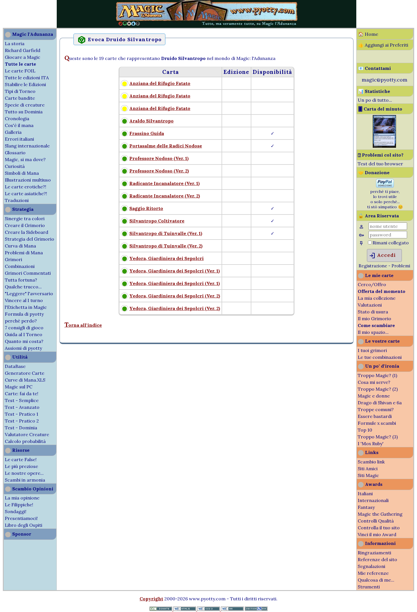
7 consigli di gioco (24, 327)
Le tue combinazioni (380, 357)
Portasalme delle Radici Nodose (165, 146)
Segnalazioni (371, 566)
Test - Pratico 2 (22, 421)
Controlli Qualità (376, 521)
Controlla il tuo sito (379, 527)
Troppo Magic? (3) (378, 437)
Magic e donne (374, 396)
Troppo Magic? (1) (377, 375)
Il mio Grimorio (374, 318)
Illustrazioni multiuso (28, 180)
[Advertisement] (17, 13)
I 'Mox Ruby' (371, 443)
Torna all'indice (83, 325)
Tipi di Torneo (20, 91)
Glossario (15, 152)
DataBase (15, 366)
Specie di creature (25, 105)
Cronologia (17, 118)
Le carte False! (21, 459)
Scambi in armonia (25, 480)
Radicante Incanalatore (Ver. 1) (164, 183)
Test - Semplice (22, 400)
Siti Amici (368, 468)
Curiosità (15, 166)
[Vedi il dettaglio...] (384, 146)
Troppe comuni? (376, 409)
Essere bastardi (375, 416)
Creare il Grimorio (25, 225)
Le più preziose (21, 466)
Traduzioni (17, 200)
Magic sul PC (18, 387)
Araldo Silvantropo (151, 121)
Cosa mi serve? (374, 382)
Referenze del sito (377, 559)
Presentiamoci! (21, 518)
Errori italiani (19, 139)
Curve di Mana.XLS (25, 380)
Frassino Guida (146, 133)
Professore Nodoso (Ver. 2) (159, 171)
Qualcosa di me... (376, 580)
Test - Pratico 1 (21, 414)
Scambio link (371, 462)
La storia (14, 43)
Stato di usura (373, 312)
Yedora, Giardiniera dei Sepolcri (166, 258)
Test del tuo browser (380, 163)
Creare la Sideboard (26, 232)
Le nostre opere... (24, 473)
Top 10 (365, 430)
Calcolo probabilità (25, 441)
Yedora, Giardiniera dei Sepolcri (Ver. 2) (174, 296)
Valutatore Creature (27, 434)
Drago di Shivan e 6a (380, 402)
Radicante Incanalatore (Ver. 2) (164, 196)
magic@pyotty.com (384, 79)
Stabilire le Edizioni (25, 84)
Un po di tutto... (375, 100)
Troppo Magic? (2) (378, 389)
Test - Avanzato (22, 407)
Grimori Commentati (28, 273)
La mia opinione (22, 498)
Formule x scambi (377, 423)
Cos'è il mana (19, 125)
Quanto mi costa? (24, 341)
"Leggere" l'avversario (29, 293)
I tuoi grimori (372, 350)
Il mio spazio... (373, 332)
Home (371, 34)
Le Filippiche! (19, 504)
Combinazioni (20, 266)
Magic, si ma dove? (25, 159)
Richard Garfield (22, 50)
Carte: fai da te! (21, 393)
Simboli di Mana (22, 173)
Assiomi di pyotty (23, 348)
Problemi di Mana (24, 252)
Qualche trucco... (23, 287)
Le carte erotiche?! (25, 187)
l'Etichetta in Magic (26, 307)
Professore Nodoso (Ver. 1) (159, 158)
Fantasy (366, 507)
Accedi (382, 256)
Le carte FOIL (20, 71)
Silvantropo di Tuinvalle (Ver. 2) (166, 246)
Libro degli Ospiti (23, 525)
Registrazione (373, 265)
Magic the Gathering (380, 514)
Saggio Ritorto (146, 208)
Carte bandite (20, 98)
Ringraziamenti (374, 552)
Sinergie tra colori (25, 218)
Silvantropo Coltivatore (156, 221)
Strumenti (369, 587)
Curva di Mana (20, 246)
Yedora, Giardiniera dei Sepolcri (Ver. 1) (174, 271)
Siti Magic (368, 475)
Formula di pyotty (24, 314)
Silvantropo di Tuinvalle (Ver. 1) (165, 233)
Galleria (13, 132)
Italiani (365, 493)
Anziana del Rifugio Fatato (159, 83)
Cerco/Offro (372, 284)
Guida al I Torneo (23, 334)
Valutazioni (370, 305)
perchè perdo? (21, 321)
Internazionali (373, 500)
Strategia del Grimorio (29, 239)
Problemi (400, 265)
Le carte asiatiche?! (26, 193)
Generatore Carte (24, 373)
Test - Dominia (21, 427)
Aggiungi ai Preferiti (386, 45)
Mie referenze (373, 573)
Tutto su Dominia (24, 112)
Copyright (151, 598)
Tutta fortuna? (21, 280)
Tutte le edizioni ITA (27, 77)
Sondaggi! (15, 511)
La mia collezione (376, 298)
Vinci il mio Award (377, 534)
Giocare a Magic (22, 57)
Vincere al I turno (24, 300)
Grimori (13, 259)
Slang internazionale (27, 146)
